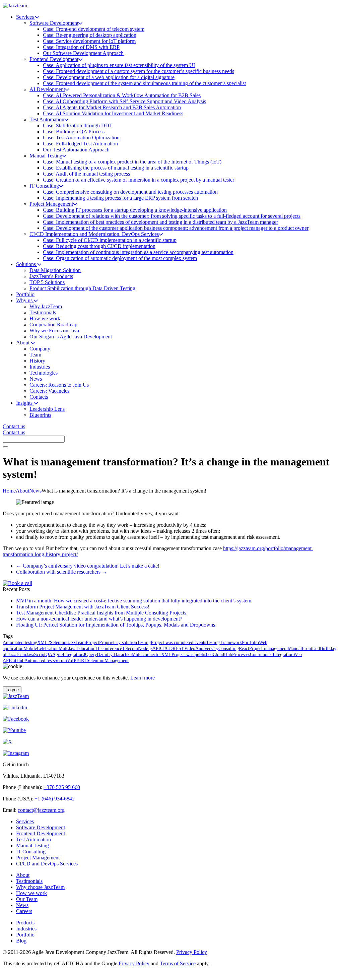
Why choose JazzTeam (40, 887)
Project (92, 642)
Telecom (130, 648)
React (244, 648)
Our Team (27, 899)
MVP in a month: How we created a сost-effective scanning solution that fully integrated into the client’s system (133, 600)
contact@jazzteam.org (41, 810)
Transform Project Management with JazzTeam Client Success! (82, 606)
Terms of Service (178, 963)
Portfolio (250, 642)
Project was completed (172, 642)
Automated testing (20, 642)
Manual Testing (32, 845)
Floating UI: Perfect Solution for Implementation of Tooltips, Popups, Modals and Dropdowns (115, 625)
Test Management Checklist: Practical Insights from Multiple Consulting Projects (101, 612)
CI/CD (166, 648)
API (156, 648)
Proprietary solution (118, 642)
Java (72, 648)
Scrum (61, 660)
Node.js (145, 648)
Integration (73, 654)
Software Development (40, 827)
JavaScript (36, 654)
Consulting (228, 648)
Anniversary (206, 648)
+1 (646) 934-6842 (55, 798)
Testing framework (224, 642)
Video (189, 648)
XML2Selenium (52, 642)
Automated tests (39, 660)
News (35, 491)
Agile (57, 654)
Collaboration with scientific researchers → (61, 572)
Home (9, 491)
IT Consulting (31, 851)
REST (178, 648)
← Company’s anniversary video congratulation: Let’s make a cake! (87, 566)
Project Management (38, 857)
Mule (63, 648)
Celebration (48, 648)
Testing (144, 642)
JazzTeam (77, 642)
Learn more (142, 678)
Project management (268, 648)
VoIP (71, 660)
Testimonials (29, 881)
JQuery (90, 654)
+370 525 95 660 (62, 787)
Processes (241, 654)
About (22, 491)
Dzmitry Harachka (114, 654)
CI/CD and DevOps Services (47, 863)
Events (199, 642)
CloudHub (222, 654)
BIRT (81, 660)
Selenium (96, 660)
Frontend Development (40, 833)
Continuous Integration (271, 654)
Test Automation (33, 839)
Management (117, 660)
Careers (24, 911)
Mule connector (146, 654)
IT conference (108, 648)
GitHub (17, 660)
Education (85, 648)
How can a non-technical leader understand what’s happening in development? (99, 619)
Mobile (30, 648)
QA (49, 654)
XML (166, 654)
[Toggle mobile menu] (5, 447)
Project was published (192, 654)
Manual (295, 648)
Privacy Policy (191, 952)
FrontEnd (311, 648)
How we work (31, 893)
